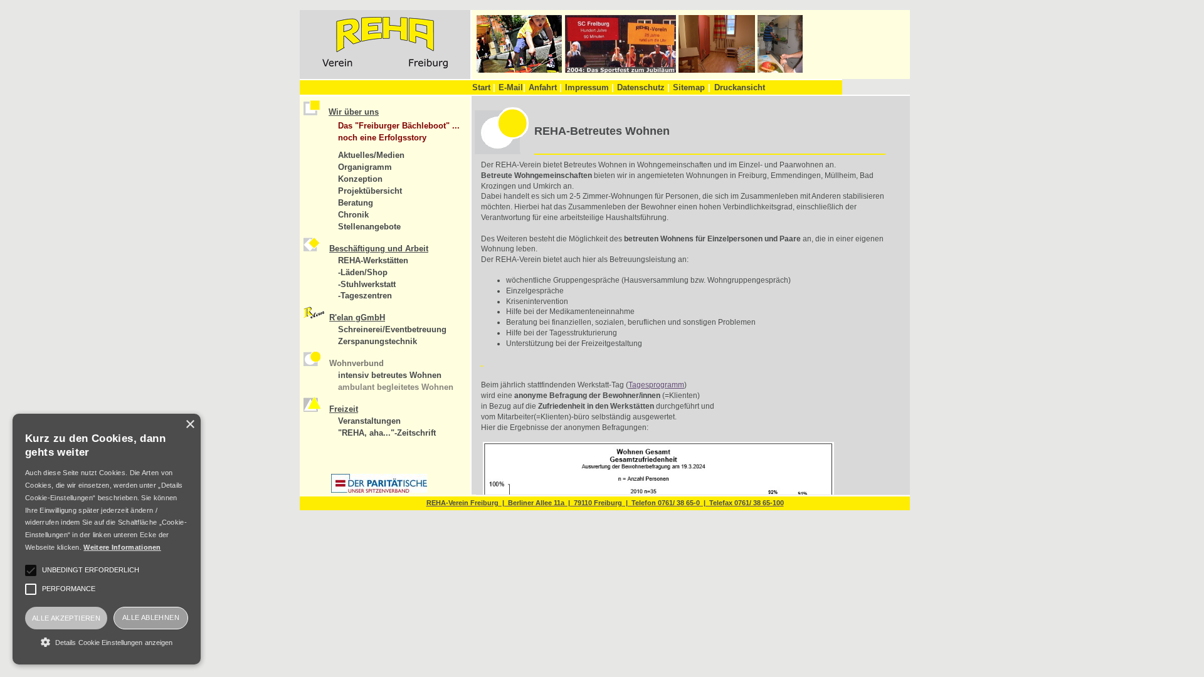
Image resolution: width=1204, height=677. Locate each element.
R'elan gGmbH (357, 317)
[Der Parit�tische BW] (379, 490)
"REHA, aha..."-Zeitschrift (387, 433)
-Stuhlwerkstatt (367, 284)
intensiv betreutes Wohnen (389, 375)
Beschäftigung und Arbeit (378, 248)
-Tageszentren (365, 295)
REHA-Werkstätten (373, 260)
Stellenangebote (369, 226)
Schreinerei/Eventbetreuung (392, 329)
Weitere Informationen (122, 547)
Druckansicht (739, 87)
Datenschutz (643, 87)
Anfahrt (545, 87)
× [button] (189, 424)
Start (483, 87)
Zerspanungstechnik (377, 341)
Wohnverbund (356, 363)
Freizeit (343, 409)
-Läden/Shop (363, 272)
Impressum (589, 87)
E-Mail (512, 87)
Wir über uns (354, 112)
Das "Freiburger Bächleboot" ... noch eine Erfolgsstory (399, 131)
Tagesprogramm (656, 384)
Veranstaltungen (369, 421)
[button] (106, 642)
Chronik (353, 214)
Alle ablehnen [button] (150, 617)
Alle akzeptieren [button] (66, 618)
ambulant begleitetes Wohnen (395, 387)
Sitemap (689, 87)
